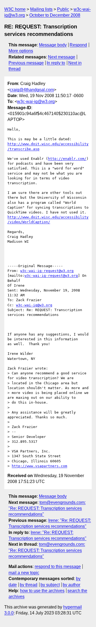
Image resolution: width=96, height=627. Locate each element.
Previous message (26, 63)
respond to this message (58, 566)
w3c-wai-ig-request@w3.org (47, 271)
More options (21, 51)
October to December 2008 (54, 15)
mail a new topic (24, 572)
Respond (78, 45)
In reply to (56, 63)
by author (71, 584)
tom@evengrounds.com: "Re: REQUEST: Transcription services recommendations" (47, 508)
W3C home (15, 9)
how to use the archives (42, 590)
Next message (61, 57)
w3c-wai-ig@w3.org (36, 101)
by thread (28, 584)
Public (63, 9)
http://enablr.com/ (67, 159)
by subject (50, 584)
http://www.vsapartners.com (39, 466)
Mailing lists (41, 9)
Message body (53, 45)
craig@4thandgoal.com (32, 89)
